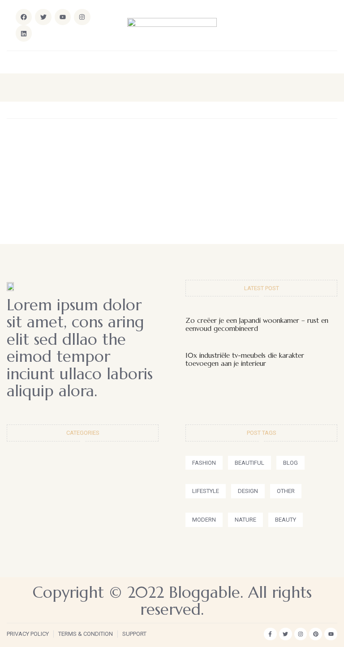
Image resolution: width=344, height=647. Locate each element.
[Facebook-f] (270, 634)
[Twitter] (285, 634)
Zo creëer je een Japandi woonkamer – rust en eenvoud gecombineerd (256, 324)
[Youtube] (330, 634)
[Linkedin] (24, 33)
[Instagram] (82, 17)
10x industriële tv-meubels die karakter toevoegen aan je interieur (244, 359)
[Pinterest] (315, 634)
